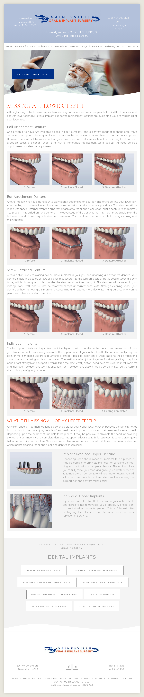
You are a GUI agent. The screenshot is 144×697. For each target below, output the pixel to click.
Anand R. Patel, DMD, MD (25, 27)
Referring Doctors (114, 46)
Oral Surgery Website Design (64, 685)
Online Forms (45, 46)
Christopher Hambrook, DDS (25, 20)
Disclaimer (74, 681)
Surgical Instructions (92, 46)
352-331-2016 (117, 665)
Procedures (61, 46)
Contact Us (132, 46)
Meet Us (74, 46)
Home (9, 46)
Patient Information (25, 46)
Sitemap (86, 681)
